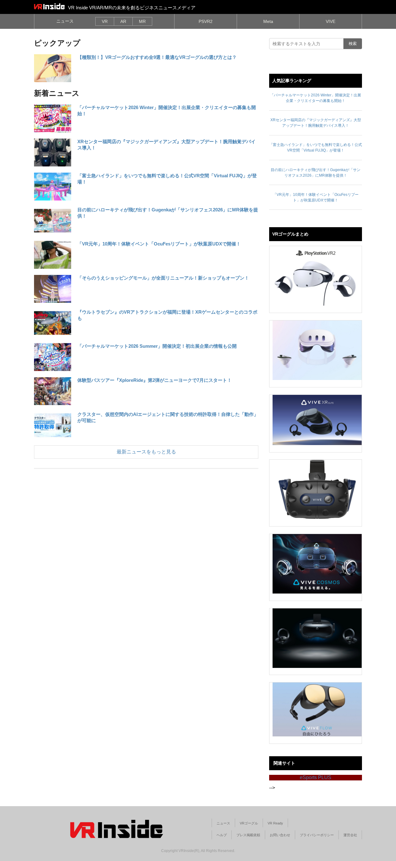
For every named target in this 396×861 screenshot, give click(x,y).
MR (142, 21)
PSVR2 (206, 21)
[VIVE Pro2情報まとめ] (317, 489)
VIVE (330, 21)
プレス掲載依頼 (248, 835)
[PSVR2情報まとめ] (317, 276)
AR (123, 21)
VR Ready (275, 823)
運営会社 (350, 835)
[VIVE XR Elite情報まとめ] (317, 420)
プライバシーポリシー (317, 835)
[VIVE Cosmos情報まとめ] (317, 564)
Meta (268, 21)
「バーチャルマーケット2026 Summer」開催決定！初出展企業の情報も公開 (157, 346)
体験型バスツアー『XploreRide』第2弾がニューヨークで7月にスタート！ (154, 380)
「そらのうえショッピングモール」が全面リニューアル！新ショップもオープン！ (163, 277)
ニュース (65, 21)
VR (105, 21)
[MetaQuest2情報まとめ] (317, 350)
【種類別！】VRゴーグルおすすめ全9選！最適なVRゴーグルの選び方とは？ (157, 57)
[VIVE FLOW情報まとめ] (317, 709)
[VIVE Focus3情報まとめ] (317, 638)
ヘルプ (222, 835)
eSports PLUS (315, 777)
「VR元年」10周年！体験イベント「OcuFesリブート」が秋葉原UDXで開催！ (159, 243)
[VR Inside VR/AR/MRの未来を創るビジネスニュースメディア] (49, 6)
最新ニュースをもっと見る (146, 451)
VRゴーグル (249, 823)
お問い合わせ (280, 835)
